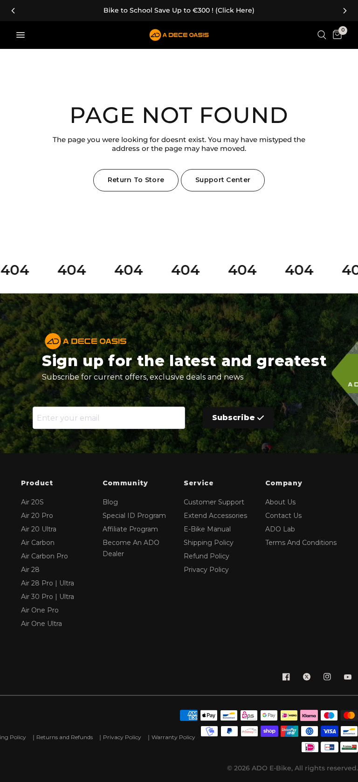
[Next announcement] (345, 10)
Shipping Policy (209, 542)
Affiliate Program (130, 529)
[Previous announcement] (13, 10)
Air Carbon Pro (44, 556)
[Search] (322, 35)
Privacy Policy (206, 569)
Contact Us (283, 515)
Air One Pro (40, 610)
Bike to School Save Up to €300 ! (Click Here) (179, 10)
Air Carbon (38, 542)
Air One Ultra (41, 623)
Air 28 (30, 569)
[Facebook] (286, 676)
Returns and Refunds (64, 737)
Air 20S (32, 502)
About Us (280, 502)
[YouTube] (347, 676)
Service (199, 483)
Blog (110, 502)
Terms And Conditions (301, 542)
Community (125, 483)
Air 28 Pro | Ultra (47, 583)
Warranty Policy (173, 737)
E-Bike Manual (207, 529)
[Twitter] (306, 676)
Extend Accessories (215, 515)
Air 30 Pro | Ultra (47, 596)
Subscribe (233, 417)
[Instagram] (327, 676)
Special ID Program (134, 515)
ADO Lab (280, 529)
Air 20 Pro (37, 515)
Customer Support (214, 502)
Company (284, 483)
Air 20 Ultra (38, 529)
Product (37, 483)
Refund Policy (206, 556)
